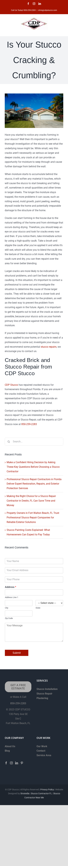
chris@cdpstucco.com (47, 10)
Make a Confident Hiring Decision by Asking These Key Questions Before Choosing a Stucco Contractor (33, 467)
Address (10, 587)
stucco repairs (48, 346)
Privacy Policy (47, 789)
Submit (17, 652)
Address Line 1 (11, 597)
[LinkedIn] (16, 763)
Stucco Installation (47, 689)
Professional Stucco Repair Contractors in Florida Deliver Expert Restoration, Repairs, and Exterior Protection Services (34, 484)
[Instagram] (11, 763)
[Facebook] (6, 763)
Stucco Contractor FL (41, 793)
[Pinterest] (21, 763)
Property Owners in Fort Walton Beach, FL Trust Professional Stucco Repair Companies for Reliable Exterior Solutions (33, 517)
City (6, 608)
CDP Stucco (11, 384)
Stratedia (24, 793)
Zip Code (9, 618)
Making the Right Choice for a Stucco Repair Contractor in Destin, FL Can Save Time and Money (31, 501)
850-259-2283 (29, 424)
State (38, 608)
